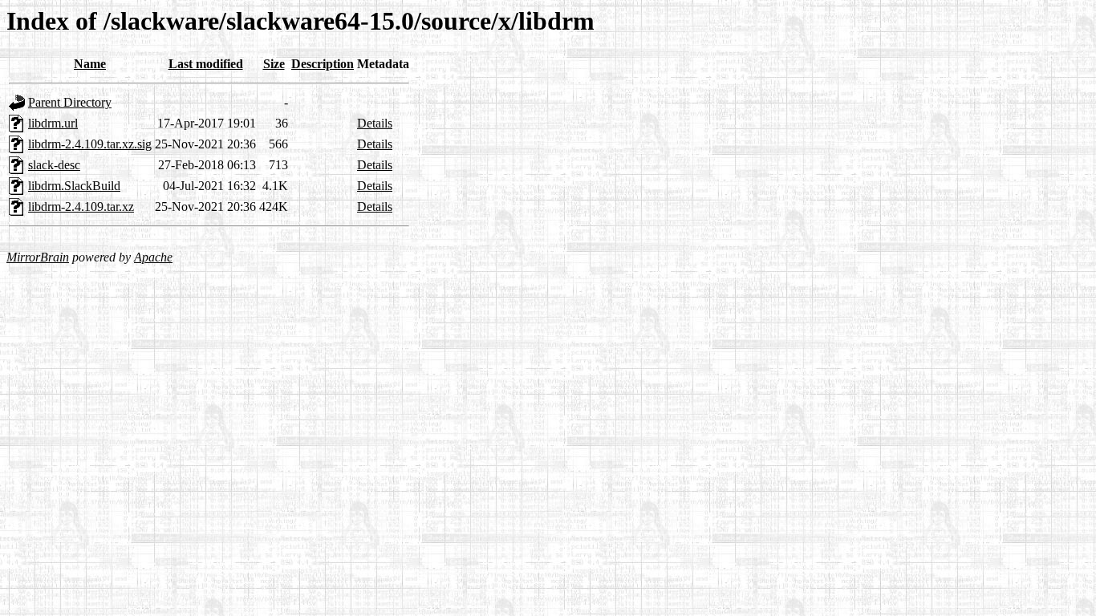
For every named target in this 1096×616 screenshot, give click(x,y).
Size (274, 64)
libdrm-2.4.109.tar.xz (81, 206)
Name (90, 64)
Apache (153, 257)
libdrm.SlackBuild (74, 185)
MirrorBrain (37, 257)
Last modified (205, 64)
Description (322, 64)
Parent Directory (70, 102)
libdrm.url (53, 123)
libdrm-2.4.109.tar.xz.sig (90, 144)
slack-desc (54, 165)
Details (374, 123)
